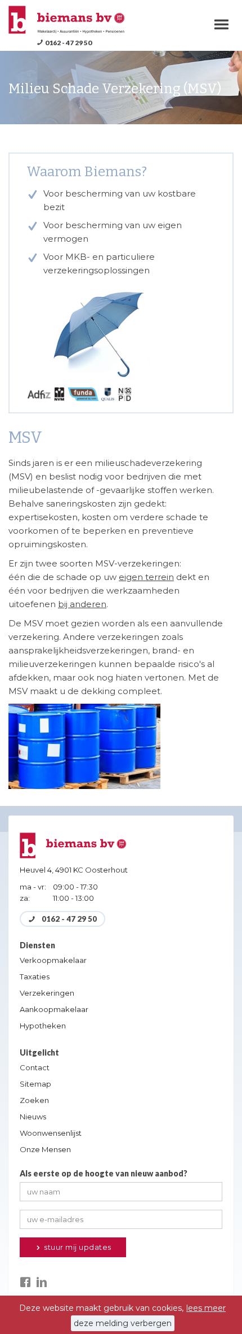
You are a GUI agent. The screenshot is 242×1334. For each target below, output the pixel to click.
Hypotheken (43, 1025)
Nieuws (33, 1116)
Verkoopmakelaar (53, 960)
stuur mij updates (76, 1247)
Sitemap (35, 1083)
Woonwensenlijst (51, 1132)
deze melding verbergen (123, 1323)
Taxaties (35, 976)
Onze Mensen (45, 1149)
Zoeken (34, 1100)
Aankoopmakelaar (54, 1009)
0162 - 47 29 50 (68, 42)
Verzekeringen (47, 992)
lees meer (206, 1308)
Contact (35, 1067)
